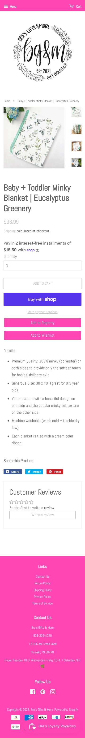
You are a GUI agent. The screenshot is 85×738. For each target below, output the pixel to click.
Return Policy (42, 583)
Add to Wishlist (43, 335)
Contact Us (42, 576)
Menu (12, 6)
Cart (78, 6)
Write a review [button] (42, 514)
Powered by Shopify (66, 709)
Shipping (10, 230)
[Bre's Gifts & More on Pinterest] (42, 693)
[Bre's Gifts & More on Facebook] (32, 693)
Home (7, 101)
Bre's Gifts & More (42, 709)
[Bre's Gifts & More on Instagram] (52, 693)
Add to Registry (43, 322)
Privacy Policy (42, 596)
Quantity (10, 256)
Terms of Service (42, 603)
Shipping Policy (43, 590)
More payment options (43, 312)
